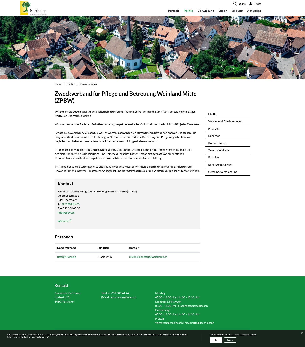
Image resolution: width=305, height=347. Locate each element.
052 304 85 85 (71, 204)
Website (64, 221)
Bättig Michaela (66, 256)
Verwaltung (206, 11)
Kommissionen (217, 143)
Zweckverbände (218, 151)
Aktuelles (254, 11)
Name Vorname (66, 247)
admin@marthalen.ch (123, 297)
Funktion (103, 247)
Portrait (173, 11)
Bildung (237, 11)
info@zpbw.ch (66, 212)
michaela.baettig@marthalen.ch (148, 256)
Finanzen (213, 128)
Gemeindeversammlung (222, 171)
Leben (223, 11)
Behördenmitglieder (220, 164)
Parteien (213, 157)
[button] (239, 3)
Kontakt (134, 247)
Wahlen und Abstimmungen (225, 121)
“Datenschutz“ (42, 337)
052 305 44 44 (120, 293)
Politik (188, 11)
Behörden (214, 135)
